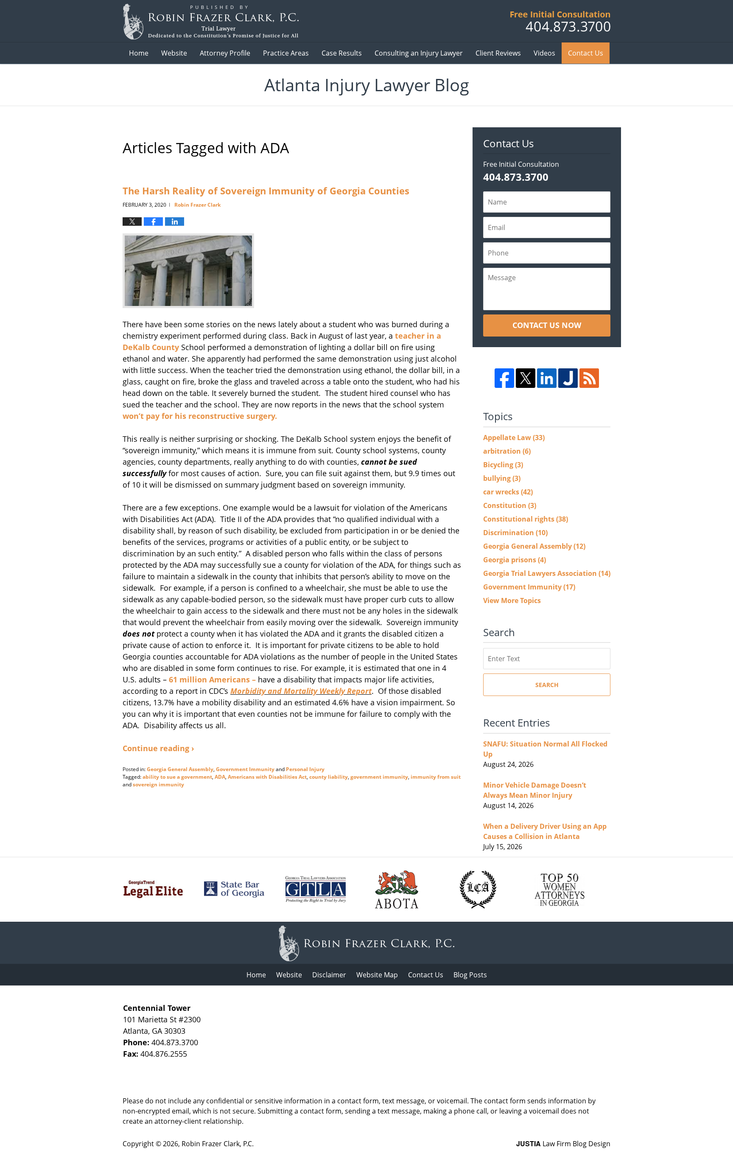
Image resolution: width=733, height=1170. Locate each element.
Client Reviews (498, 53)
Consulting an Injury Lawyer (419, 53)
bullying (501, 478)
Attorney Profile (225, 53)
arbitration (507, 451)
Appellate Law (514, 437)
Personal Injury (305, 769)
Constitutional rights (525, 519)
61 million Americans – (211, 679)
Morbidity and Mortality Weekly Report (301, 691)
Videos (544, 53)
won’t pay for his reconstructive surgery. (200, 416)
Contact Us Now (546, 325)
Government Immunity (245, 769)
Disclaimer (329, 974)
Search (547, 685)
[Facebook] (504, 378)
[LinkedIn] (547, 378)
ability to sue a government (177, 776)
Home (138, 53)
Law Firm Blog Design (563, 1143)
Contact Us (585, 53)
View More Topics (512, 600)
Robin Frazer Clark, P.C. (218, 1143)
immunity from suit (436, 776)
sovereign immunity (158, 784)
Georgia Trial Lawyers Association (546, 573)
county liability (328, 776)
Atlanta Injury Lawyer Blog (211, 21)
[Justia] (568, 378)
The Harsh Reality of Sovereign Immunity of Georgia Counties (266, 190)
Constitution (509, 505)
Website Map (377, 974)
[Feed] (589, 378)
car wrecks (508, 492)
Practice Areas (286, 53)
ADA (220, 776)
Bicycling (503, 464)
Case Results (342, 53)
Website (174, 53)
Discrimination (515, 532)
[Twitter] (525, 378)
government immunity (379, 776)
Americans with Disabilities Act (267, 776)
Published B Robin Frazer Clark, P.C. (560, 21)
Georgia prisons (514, 559)
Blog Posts (470, 974)
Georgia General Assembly (180, 769)
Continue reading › (158, 748)
